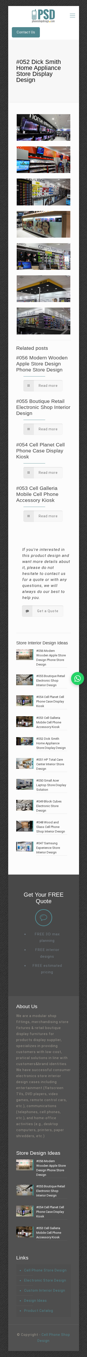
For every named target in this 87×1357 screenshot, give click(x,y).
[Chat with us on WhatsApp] (77, 678)
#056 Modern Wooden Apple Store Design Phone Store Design (42, 363)
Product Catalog (38, 1311)
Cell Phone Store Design (45, 1270)
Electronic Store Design (45, 1280)
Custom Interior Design (44, 1290)
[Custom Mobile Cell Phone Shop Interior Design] (43, 15)
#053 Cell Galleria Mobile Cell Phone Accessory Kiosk (37, 494)
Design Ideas (35, 1300)
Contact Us (26, 32)
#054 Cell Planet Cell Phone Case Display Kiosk (40, 450)
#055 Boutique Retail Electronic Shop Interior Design (43, 407)
